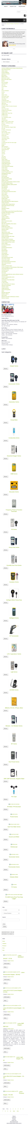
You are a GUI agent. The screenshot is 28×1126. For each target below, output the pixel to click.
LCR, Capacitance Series (6, 117)
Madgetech (4, 143)
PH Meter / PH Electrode (6, 129)
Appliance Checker (6, 73)
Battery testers (5, 76)
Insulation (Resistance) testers (8, 212)
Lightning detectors (6, 218)
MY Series (3, 124)
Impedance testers (5, 208)
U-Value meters (5, 282)
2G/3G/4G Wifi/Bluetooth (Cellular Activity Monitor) (12, 68)
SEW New (3, 150)
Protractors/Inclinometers (7, 247)
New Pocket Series (5, 125)
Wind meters (4, 295)
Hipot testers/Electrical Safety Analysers (10, 201)
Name (3, 941)
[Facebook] (25, 15)
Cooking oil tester (5, 170)
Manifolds (4, 219)
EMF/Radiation (5, 186)
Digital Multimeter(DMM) (7, 179)
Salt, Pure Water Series (6, 132)
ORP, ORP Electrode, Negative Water (9, 127)
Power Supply (4, 243)
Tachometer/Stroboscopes (7, 268)
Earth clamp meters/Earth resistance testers (11, 181)
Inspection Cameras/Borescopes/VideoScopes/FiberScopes (12, 210)
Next (14, 1111)
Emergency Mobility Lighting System (9, 184)
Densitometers (5, 174)
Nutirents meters (5, 229)
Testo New (4, 156)
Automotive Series (5, 97)
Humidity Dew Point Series (7, 110)
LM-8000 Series (5, 120)
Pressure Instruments (6, 244)
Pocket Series (4, 131)
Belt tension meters (6, 78)
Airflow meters (5, 71)
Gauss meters (4, 193)
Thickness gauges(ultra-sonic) (8, 277)
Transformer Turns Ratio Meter (8, 279)
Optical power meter (6, 232)
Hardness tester (5, 195)
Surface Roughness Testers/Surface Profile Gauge (12, 267)
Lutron (3, 93)
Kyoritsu (3, 92)
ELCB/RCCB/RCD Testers (7, 183)
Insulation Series (5, 111)
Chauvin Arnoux (5, 83)
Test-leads (4, 272)
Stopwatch (4, 264)
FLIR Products (4, 86)
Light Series (4, 118)
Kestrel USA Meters (5, 90)
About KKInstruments (6, 69)
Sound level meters (6, 260)
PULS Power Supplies (6, 148)
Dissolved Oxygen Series (6, 101)
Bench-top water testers (7, 79)
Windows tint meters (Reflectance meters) (10, 296)
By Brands (17, 23)
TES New (3, 153)
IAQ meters (4, 207)
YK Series (3, 141)
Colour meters (5, 169)
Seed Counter (4, 251)
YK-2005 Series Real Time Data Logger (9, 142)
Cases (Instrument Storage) (7, 166)
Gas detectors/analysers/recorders (9, 191)
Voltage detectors (5, 288)
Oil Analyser (4, 230)
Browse (5, 368)
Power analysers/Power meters (8, 242)
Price (3, 948)
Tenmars (3, 152)
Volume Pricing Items (6, 289)
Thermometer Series (5, 138)
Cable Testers (4, 159)
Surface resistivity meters (7, 265)
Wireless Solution (5, 298)
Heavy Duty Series (5, 108)
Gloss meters (4, 194)
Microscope (4, 222)
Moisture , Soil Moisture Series (7, 122)
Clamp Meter (4, 99)
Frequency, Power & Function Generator (9, 106)
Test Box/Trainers (5, 270)
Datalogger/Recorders (6, 173)
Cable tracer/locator (6, 160)
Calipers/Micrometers (6, 163)
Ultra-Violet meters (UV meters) (8, 284)
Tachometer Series (5, 136)
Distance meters (5, 180)
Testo (3, 155)
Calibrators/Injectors (6, 162)
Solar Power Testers (6, 258)
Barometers (4, 75)
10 (10, 1111)
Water (3, 291)
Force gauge (4, 188)
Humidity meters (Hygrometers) (8, 204)
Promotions (4, 246)
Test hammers (4, 271)
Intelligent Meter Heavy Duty (7, 113)
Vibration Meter (4, 139)
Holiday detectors (5, 202)
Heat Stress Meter (5, 197)
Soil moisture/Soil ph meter (7, 257)
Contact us (14, 1117)
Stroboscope (4, 135)
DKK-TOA (3, 85)
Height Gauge (4, 198)
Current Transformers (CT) (7, 172)
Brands (3, 80)
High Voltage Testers (6, 200)
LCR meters (4, 215)
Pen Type (3, 128)
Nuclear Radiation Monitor (7, 228)
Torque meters (5, 278)
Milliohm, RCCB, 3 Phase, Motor (8, 121)
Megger (3, 145)
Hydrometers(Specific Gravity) (8, 205)
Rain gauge (4, 249)
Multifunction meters (6, 226)
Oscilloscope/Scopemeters (7, 233)
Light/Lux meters (5, 216)
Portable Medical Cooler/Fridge (8, 240)
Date (3, 950)
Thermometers (5, 275)
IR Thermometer (5, 115)
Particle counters (5, 235)
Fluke (3, 87)
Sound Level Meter (5, 134)
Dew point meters (5, 177)
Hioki (2, 89)
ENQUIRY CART (13, 6)
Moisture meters (5, 225)
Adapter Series (4, 94)
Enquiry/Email (22, 6)
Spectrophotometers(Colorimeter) (9, 261)
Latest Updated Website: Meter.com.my (14, 1123)
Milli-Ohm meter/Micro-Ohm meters (9, 223)
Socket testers (4, 256)
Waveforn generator (6, 292)
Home (8, 23)
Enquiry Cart (14, 1120)
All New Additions (5, 72)
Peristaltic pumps (5, 237)
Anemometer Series (5, 96)
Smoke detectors (5, 254)
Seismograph (4, 253)
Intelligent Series (5, 114)
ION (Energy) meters (6, 214)
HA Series (3, 107)
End (18, 1111)
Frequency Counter (6, 190)
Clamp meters (4, 167)
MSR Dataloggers (5, 146)
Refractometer (5, 250)
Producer (4, 945)
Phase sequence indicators (7, 239)
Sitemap (14, 1116)
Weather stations (5, 293)
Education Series (5, 104)
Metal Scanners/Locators (7, 221)
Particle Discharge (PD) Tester (8, 236)
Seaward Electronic (5, 149)
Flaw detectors (5, 187)
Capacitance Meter (6, 165)
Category (4, 943)
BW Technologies (5, 82)
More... (5, 967)
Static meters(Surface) (6, 263)
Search (6, 6)
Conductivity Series (5, 100)
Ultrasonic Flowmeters (6, 285)
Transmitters (4, 281)
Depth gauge (4, 176)
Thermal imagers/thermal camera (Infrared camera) (12, 274)
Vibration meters (5, 286)
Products (12, 23)
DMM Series (4, 103)
